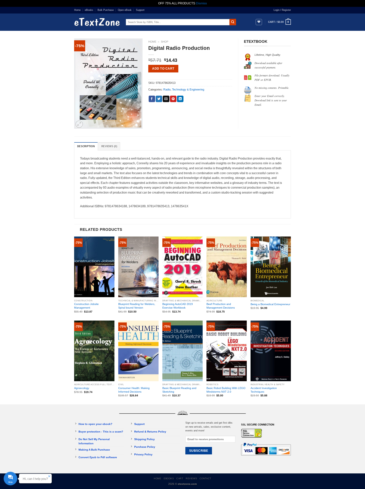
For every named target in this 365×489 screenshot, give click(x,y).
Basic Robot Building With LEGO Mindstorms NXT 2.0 (225, 390)
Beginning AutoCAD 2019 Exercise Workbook (177, 305)
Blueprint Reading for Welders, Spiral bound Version (136, 305)
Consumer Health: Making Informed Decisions (134, 390)
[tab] (86, 146)
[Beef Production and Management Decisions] (226, 267)
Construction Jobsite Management (86, 305)
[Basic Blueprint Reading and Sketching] (182, 351)
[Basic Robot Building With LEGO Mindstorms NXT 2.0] (226, 351)
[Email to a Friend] (166, 99)
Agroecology (81, 388)
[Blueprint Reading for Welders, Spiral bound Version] (138, 267)
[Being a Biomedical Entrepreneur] (271, 267)
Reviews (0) (109, 146)
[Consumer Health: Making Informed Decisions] (138, 351)
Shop (164, 41)
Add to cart (163, 68)
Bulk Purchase (106, 10)
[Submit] (232, 22)
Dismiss (201, 3)
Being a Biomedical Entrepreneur (270, 304)
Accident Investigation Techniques (264, 390)
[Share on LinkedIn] (180, 99)
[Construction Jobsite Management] (94, 267)
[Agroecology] (94, 351)
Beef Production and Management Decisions (220, 305)
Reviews (191, 478)
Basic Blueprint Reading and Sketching (179, 390)
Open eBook (125, 10)
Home (77, 10)
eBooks (89, 10)
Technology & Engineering (188, 89)
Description (86, 146)
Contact (205, 478)
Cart (179, 478)
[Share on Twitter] (159, 99)
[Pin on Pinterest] (173, 99)
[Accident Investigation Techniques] (271, 351)
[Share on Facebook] (152, 99)
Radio (167, 89)
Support (140, 10)
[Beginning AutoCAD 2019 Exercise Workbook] (182, 267)
